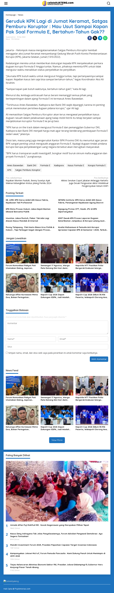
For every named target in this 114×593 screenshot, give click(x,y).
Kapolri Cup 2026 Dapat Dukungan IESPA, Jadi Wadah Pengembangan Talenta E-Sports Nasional (55, 296)
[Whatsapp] (105, 38)
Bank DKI (31, 165)
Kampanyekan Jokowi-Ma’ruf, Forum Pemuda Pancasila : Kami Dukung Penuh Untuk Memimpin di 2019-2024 (57, 554)
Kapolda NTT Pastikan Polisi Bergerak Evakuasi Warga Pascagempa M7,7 (89, 266)
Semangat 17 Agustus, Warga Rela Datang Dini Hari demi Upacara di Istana (55, 266)
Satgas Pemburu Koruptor (27, 170)
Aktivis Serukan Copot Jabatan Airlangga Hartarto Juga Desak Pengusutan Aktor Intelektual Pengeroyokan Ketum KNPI (84, 182)
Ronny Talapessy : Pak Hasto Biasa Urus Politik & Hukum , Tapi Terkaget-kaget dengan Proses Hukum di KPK (30, 228)
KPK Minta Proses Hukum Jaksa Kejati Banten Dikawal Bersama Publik (28, 210)
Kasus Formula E (76, 165)
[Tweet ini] (95, 38)
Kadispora (59, 165)
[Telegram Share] (100, 38)
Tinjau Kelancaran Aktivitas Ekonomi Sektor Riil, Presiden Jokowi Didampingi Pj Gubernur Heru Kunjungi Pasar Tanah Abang (56, 565)
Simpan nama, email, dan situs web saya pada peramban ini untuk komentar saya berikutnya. (53, 352)
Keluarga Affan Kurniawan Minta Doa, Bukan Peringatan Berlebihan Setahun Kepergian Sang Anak (22, 296)
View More (57, 440)
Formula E (45, 165)
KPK (9, 170)
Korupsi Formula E (97, 165)
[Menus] (6, 3)
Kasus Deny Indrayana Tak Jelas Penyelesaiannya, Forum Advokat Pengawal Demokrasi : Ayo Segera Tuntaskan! (56, 534)
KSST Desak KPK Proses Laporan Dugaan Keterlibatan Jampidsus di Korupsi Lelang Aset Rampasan (81, 219)
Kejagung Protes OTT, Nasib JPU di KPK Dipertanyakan (77, 210)
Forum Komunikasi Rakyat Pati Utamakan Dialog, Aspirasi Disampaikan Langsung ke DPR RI (22, 266)
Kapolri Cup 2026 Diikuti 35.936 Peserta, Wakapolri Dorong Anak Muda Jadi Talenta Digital (92, 296)
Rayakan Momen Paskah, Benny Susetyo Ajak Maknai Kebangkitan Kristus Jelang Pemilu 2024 (28, 181)
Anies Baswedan (15, 165)
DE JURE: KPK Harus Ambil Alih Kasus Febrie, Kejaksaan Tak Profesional (27, 201)
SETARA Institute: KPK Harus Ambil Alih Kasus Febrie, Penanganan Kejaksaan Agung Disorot (80, 201)
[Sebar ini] (89, 38)
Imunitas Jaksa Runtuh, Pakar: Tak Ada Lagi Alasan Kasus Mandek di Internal (27, 219)
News (8, 39)
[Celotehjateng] (57, 3)
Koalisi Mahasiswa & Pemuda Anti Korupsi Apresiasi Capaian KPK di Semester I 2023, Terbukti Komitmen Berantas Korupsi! (83, 228)
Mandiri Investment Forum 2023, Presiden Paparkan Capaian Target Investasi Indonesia (53, 545)
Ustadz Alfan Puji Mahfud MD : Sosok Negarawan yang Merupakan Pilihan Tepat (49, 525)
